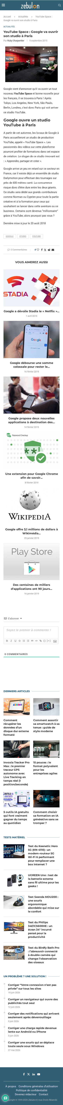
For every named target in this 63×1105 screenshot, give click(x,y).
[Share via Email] (53, 249)
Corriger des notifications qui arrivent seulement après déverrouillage (33, 1015)
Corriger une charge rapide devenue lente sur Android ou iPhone (32, 1029)
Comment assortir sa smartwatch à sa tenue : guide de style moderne (46, 726)
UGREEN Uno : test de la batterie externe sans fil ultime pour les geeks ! (43, 880)
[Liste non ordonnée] (28, 641)
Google (9, 236)
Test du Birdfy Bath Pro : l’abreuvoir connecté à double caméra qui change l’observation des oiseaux (43, 955)
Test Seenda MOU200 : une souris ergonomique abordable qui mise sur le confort (43, 904)
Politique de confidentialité (31, 1090)
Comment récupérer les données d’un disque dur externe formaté (16, 727)
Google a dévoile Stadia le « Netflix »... (31, 311)
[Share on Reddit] (49, 249)
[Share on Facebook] (42, 249)
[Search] (59, 5)
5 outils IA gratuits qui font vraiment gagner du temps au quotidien (16, 817)
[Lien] (40, 641)
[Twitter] (28, 1074)
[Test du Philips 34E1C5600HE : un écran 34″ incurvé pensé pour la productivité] (14, 927)
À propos (10, 1086)
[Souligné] (15, 641)
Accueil (7, 16)
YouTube (36, 236)
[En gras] (7, 641)
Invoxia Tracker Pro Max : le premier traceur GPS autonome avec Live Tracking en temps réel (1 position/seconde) (17, 773)
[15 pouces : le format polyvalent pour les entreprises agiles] (46, 749)
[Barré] (19, 641)
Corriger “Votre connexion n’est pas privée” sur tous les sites (32, 986)
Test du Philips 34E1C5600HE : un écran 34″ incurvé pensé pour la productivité (40, 930)
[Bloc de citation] (32, 641)
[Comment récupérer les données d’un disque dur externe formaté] (17, 707)
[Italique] (11, 641)
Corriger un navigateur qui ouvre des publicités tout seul (33, 1001)
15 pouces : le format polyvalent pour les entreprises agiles (45, 768)
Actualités (23, 16)
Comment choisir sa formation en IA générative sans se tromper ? (45, 817)
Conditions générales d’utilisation (38, 1086)
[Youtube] (38, 1074)
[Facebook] (24, 1074)
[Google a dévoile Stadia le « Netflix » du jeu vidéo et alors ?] (31, 287)
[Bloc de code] (36, 641)
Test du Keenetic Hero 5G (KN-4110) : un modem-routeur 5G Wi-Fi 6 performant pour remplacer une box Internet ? (43, 855)
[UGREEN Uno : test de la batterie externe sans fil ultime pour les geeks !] (14, 880)
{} (44, 640)
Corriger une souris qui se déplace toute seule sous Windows (31, 1044)
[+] (49, 640)
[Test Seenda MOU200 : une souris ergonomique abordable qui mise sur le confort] (14, 902)
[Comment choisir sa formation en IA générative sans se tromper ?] (46, 798)
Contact (43, 1094)
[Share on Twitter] (45, 249)
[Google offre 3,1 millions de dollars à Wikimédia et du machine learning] (31, 506)
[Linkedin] (33, 1074)
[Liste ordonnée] (24, 641)
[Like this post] (38, 249)
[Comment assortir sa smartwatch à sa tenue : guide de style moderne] (46, 707)
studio (22, 236)
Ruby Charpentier (15, 40)
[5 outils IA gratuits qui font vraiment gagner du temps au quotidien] (17, 798)
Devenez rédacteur (25, 1094)
